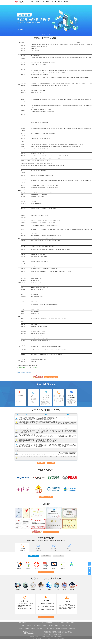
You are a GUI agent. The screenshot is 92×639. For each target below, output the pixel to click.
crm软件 (57, 631)
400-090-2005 (74, 1)
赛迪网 (62, 622)
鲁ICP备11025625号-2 (51, 636)
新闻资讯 (60, 1)
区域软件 (51, 625)
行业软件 (45, 625)
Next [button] (88, 20)
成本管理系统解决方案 (22, 367)
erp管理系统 (46, 632)
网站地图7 (52, 628)
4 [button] (49, 34)
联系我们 (62, 625)
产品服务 (42, 1)
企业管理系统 (66, 632)
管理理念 (48, 1)
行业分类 (49, 634)
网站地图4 (33, 628)
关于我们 (37, 1)
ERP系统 (66, 631)
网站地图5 (39, 628)
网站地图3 (27, 628)
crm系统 (54, 631)
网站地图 (68, 625)
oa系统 (62, 632)
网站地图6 (46, 628)
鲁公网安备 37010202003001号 (58, 636)
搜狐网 (67, 622)
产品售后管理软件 (29, 372)
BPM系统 (50, 632)
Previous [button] (4, 20)
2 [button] (44, 34)
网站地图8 (58, 628)
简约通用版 (42, 462)
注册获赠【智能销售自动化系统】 (51, 377)
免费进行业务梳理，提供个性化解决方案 (46, 571)
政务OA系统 (59, 632)
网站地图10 (71, 628)
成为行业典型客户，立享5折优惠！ (46, 496)
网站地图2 (20, 628)
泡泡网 (72, 622)
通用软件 (57, 625)
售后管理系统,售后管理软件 (20, 372)
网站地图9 (64, 628)
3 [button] (47, 34)
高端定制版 (52, 462)
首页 (32, 1)
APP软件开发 (54, 632)
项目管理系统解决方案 (36, 367)
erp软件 (69, 631)
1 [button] (42, 34)
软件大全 (66, 1)
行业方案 (54, 1)
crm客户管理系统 (62, 631)
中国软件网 (57, 622)
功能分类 (52, 634)
